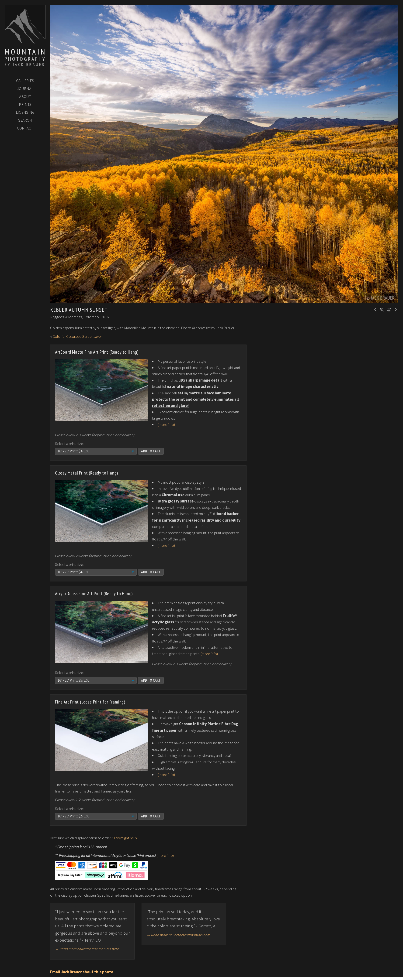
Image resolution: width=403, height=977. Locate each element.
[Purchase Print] (388, 309)
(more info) (166, 424)
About (25, 96)
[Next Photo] (394, 309)
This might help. (125, 837)
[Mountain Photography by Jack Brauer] (25, 42)
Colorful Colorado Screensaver (77, 336)
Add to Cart (151, 451)
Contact (25, 128)
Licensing (25, 112)
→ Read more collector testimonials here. (87, 948)
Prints (25, 104)
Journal (25, 88)
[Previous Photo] (374, 309)
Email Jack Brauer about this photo (81, 971)
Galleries (25, 80)
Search (25, 120)
